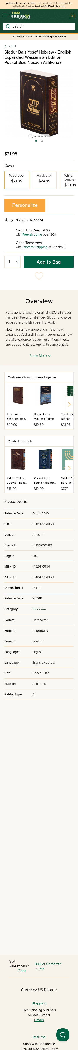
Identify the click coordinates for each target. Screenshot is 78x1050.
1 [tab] (35, 142)
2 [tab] (42, 142)
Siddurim (39, 609)
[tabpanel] (39, 103)
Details (39, 1020)
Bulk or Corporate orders (48, 966)
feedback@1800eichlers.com (50, 6)
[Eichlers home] (20, 15)
